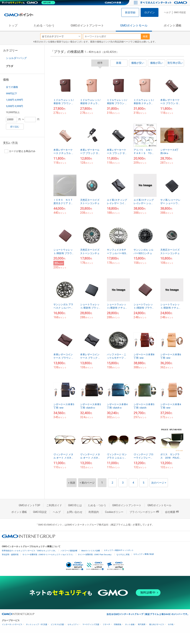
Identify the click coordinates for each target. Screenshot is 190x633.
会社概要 (170, 511)
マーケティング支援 (90, 624)
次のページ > (158, 482)
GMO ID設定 (180, 12)
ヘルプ (167, 12)
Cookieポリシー (114, 511)
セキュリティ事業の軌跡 (143, 554)
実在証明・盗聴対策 (10, 554)
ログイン (149, 12)
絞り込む (14, 126)
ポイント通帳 (172, 25)
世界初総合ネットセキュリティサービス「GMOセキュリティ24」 (29, 551)
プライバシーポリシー (142, 511)
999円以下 (11, 93)
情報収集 (117, 624)
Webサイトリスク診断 (90, 551)
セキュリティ (73, 624)
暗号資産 (141, 624)
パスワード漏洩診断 (69, 551)
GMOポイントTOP (29, 505)
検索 (145, 36)
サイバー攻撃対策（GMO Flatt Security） (95, 554)
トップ (13, 25)
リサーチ (106, 624)
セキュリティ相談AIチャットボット (119, 550)
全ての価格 (12, 87)
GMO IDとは (75, 505)
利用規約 (94, 511)
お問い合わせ (74, 511)
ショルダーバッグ (16, 58)
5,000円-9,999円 (14, 106)
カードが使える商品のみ (22, 151)
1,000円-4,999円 (14, 99)
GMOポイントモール (134, 25)
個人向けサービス (156, 624)
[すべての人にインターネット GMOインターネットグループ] (164, 2)
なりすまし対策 (123, 554)
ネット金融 (129, 624)
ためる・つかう (44, 25)
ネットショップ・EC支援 (36, 624)
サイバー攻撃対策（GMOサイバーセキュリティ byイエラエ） (48, 554)
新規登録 (130, 12)
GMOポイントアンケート (87, 25)
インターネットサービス (12, 624)
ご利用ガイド (54, 505)
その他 (170, 624)
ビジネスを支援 (57, 624)
